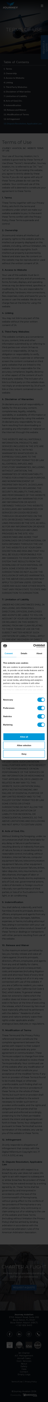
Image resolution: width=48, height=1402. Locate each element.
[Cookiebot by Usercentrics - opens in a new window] (34, 646)
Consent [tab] (9, 653)
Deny (24, 754)
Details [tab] (24, 653)
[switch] (41, 708)
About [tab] (39, 653)
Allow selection (24, 745)
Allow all (24, 737)
